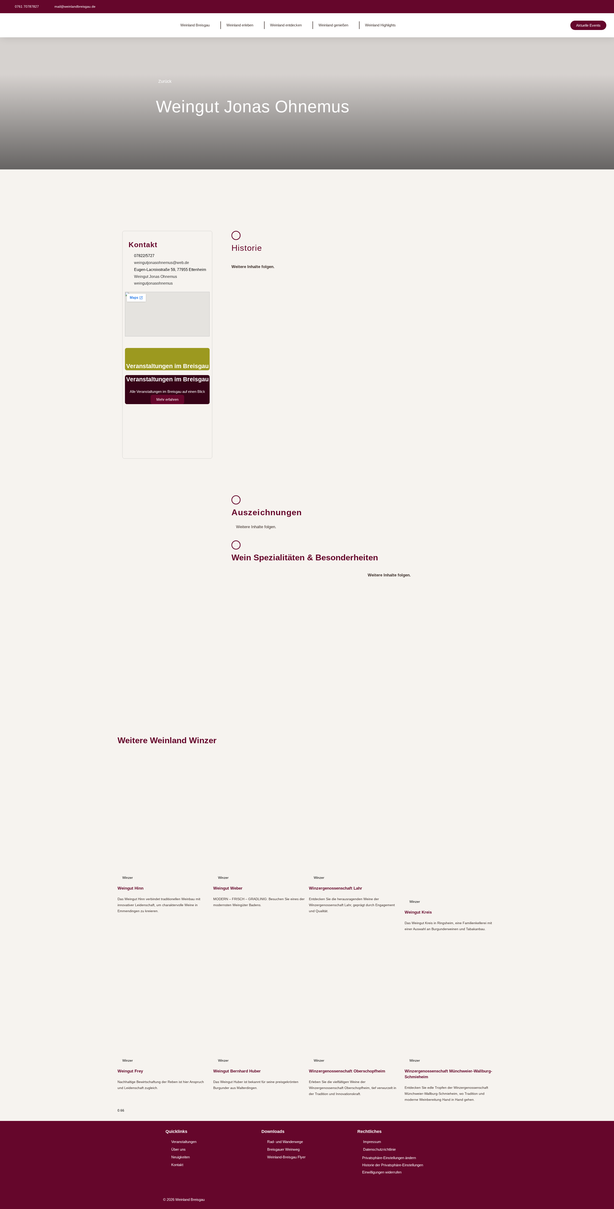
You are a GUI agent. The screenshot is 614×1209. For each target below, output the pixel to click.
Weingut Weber (227, 888)
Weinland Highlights (380, 25)
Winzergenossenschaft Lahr (335, 888)
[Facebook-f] (426, 1201)
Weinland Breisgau (195, 25)
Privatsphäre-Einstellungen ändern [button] (389, 1158)
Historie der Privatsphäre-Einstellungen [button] (392, 1165)
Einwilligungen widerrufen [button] (381, 1172)
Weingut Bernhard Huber (237, 1071)
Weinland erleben (239, 25)
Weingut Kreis (418, 912)
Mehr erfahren (167, 399)
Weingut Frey (130, 1071)
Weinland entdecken (286, 25)
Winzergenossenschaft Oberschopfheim (347, 1071)
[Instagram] (445, 1201)
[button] (545, 6)
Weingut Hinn (130, 888)
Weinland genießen (333, 25)
